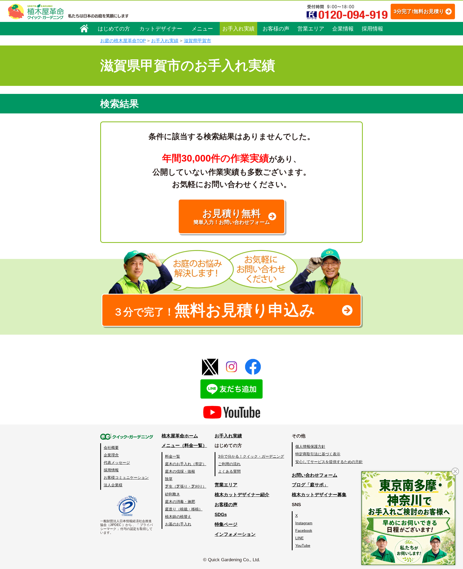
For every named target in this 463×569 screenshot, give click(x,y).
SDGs (221, 514)
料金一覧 (172, 456)
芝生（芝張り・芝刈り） (185, 486)
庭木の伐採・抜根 (180, 471)
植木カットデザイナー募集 (319, 494)
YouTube (302, 545)
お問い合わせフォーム (314, 475)
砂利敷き (172, 494)
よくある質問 (229, 471)
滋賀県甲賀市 (197, 40)
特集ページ (226, 524)
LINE (299, 538)
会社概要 (111, 447)
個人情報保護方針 (310, 446)
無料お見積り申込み (214, 310)
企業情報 (343, 29)
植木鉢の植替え (178, 516)
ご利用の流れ (229, 464)
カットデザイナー (160, 29)
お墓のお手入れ (178, 524)
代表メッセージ (117, 462)
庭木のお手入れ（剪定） (185, 464)
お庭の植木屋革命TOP (123, 40)
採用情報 (372, 29)
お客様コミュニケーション (126, 477)
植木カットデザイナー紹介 (242, 494)
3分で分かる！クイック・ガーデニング (251, 456)
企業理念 (111, 455)
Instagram (303, 523)
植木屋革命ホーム (180, 435)
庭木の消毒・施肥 (180, 501)
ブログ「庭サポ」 (310, 484)
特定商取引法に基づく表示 (317, 454)
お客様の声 (276, 29)
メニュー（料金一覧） (184, 445)
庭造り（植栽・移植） (184, 509)
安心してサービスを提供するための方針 (329, 462)
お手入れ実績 (238, 29)
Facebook (303, 530)
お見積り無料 (231, 216)
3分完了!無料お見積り (419, 11)
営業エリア (310, 29)
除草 (169, 479)
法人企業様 (113, 485)
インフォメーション (235, 534)
